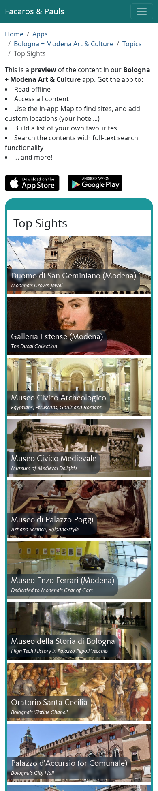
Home (14, 34)
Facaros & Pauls (34, 11)
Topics (132, 43)
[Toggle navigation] (141, 11)
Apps (40, 34)
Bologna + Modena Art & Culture (63, 43)
